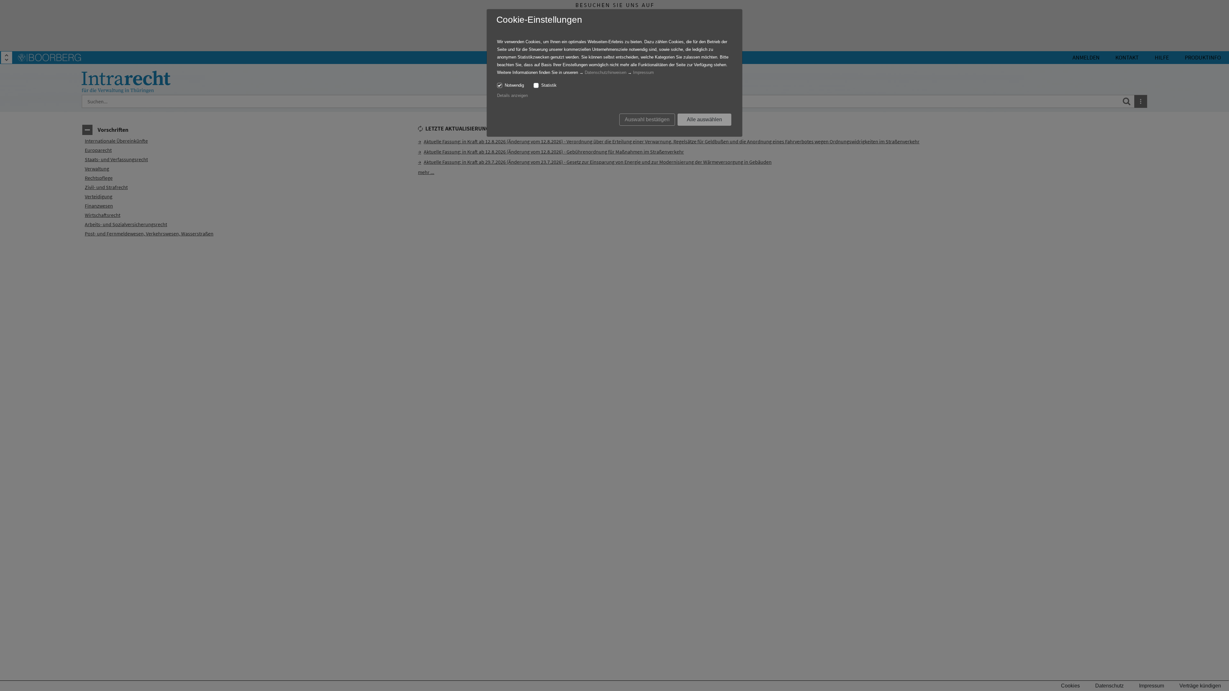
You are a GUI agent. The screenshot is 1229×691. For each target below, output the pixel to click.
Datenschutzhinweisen (605, 72)
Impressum (643, 72)
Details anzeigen (512, 95)
